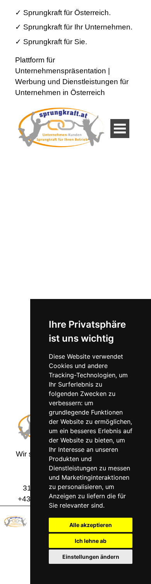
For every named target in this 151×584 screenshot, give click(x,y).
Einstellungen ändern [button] (90, 556)
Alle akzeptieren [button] (90, 525)
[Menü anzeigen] (119, 128)
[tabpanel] (75, 27)
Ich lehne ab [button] (90, 540)
